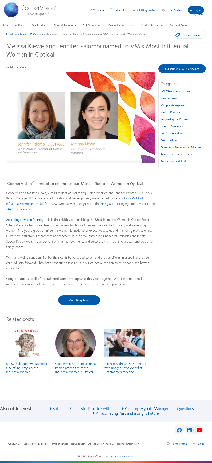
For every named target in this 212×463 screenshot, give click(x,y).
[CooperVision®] (32, 16)
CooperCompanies (123, 456)
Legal (26, 443)
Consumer (99, 10)
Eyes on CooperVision (174, 126)
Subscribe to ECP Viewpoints (182, 68)
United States (174, 10)
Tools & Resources (65, 25)
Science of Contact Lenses (177, 154)
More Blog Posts (79, 300)
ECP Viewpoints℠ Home (175, 91)
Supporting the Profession (176, 119)
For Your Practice (171, 133)
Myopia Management (174, 105)
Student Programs (152, 25)
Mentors (12, 209)
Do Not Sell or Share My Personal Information (113, 443)
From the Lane (169, 140)
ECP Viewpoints (92, 25)
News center (78, 443)
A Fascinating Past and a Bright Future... (128, 413)
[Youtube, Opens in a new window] (199, 430)
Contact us (14, 443)
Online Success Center (121, 25)
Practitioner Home (14, 25)
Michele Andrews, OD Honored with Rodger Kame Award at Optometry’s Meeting (125, 367)
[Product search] (176, 35)
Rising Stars (108, 203)
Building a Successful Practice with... (83, 408)
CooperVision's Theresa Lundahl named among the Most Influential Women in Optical (76, 367)
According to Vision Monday (25, 219)
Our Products (40, 25)
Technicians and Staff (173, 161)
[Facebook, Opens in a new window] (179, 430)
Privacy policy (39, 443)
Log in (197, 10)
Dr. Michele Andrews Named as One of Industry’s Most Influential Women (27, 367)
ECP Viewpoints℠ (39, 34)
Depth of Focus (178, 25)
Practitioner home (16, 34)
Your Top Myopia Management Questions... (160, 408)
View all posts (169, 98)
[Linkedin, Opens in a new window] (189, 430)
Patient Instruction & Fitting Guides (134, 10)
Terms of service (59, 443)
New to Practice (170, 112)
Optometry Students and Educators (182, 147)
